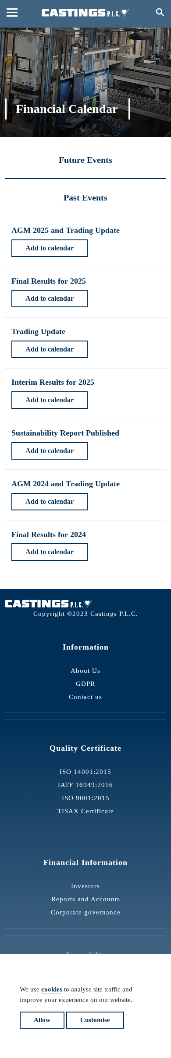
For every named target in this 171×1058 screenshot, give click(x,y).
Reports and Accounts (85, 899)
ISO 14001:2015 (85, 771)
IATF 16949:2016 (85, 784)
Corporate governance (86, 912)
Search (159, 12)
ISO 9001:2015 (86, 797)
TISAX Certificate (85, 811)
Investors (85, 885)
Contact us (85, 696)
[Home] (85, 13)
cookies (51, 989)
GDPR (85, 683)
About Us (85, 670)
